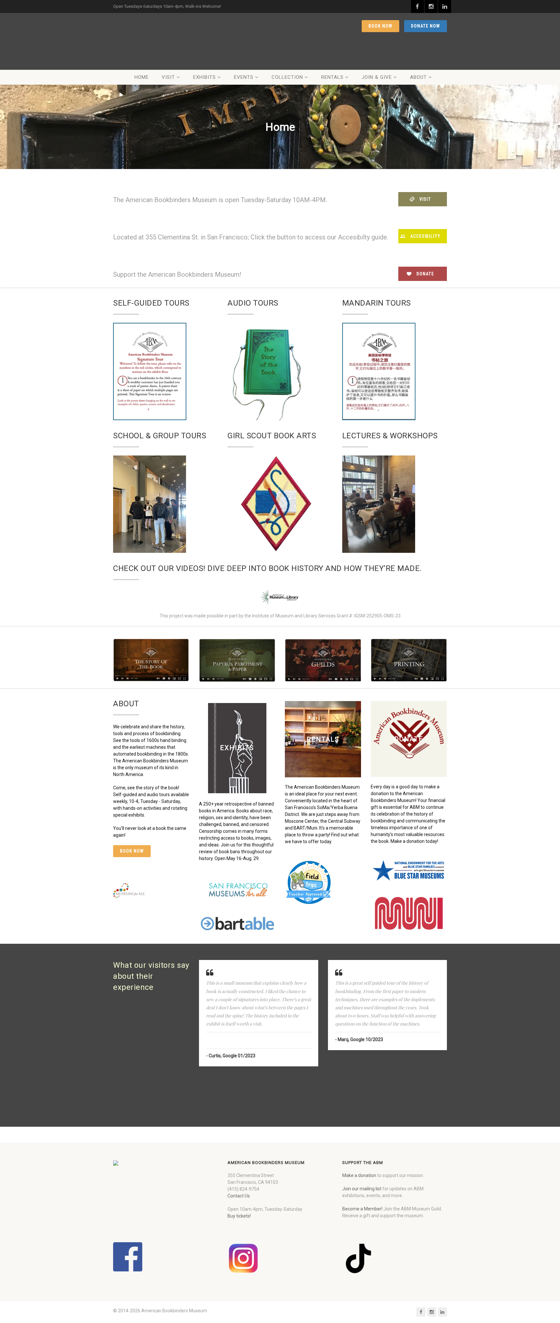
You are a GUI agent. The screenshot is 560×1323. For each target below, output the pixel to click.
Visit (168, 77)
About (418, 77)
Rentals (332, 77)
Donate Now (425, 26)
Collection (287, 77)
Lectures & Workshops (390, 435)
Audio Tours (253, 303)
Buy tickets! (239, 1216)
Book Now (380, 26)
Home (141, 77)
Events (243, 77)
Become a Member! (362, 1208)
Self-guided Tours (151, 303)
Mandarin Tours (376, 303)
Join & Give (377, 77)
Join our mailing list (361, 1188)
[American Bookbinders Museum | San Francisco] (153, 41)
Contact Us (239, 1195)
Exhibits (204, 77)
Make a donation (359, 1175)
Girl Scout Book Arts (272, 435)
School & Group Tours (159, 435)
